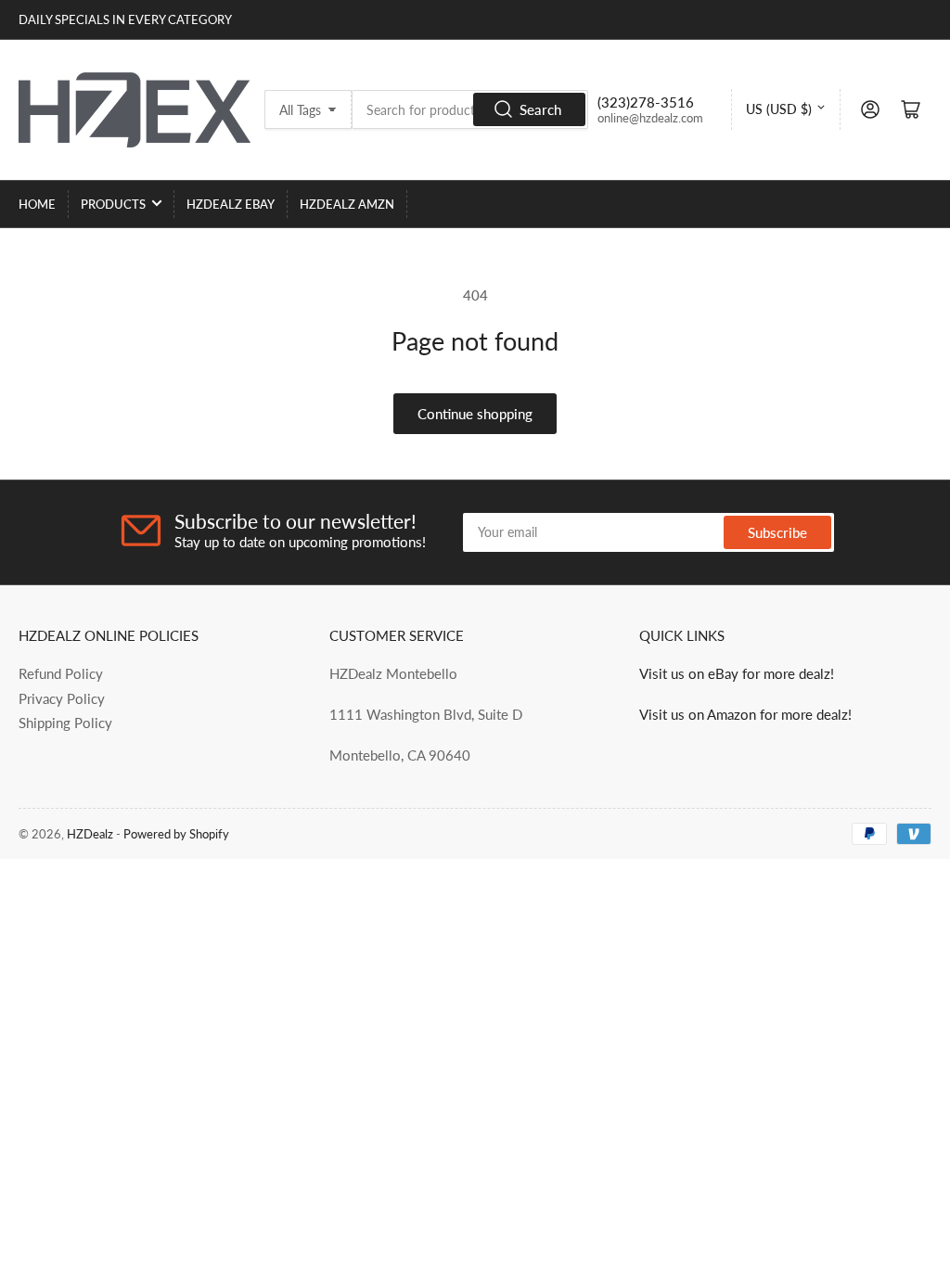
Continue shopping (475, 413)
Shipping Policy (65, 722)
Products (113, 204)
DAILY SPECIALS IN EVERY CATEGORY (125, 19)
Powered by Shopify (176, 833)
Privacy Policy (62, 698)
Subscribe (777, 532)
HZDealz (90, 833)
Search (540, 109)
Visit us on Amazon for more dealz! (745, 714)
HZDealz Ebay (230, 204)
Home (37, 204)
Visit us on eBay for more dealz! (736, 673)
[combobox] (470, 109)
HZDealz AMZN (347, 204)
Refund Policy (61, 673)
